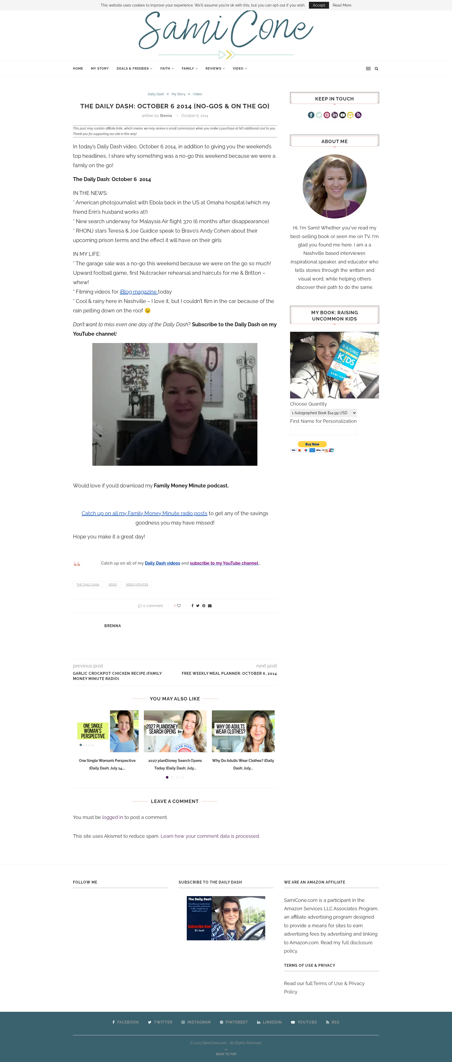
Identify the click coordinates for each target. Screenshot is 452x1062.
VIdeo (238, 68)
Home (78, 68)
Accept (319, 5)
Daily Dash (156, 94)
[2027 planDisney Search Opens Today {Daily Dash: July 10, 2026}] (175, 731)
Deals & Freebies (133, 68)
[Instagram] (350, 116)
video (112, 584)
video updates (137, 584)
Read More (342, 5)
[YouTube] (342, 116)
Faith (165, 68)
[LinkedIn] (334, 116)
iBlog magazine (139, 292)
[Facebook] (311, 116)
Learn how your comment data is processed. (210, 836)
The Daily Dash (87, 584)
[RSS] (358, 116)
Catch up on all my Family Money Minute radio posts (144, 513)
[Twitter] (319, 116)
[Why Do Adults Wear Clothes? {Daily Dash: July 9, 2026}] (243, 731)
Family (188, 68)
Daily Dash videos (162, 563)
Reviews (213, 68)
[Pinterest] (327, 116)
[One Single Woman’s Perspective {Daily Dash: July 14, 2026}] (107, 731)
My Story (100, 68)
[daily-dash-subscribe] (226, 918)
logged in (112, 817)
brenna (166, 116)
